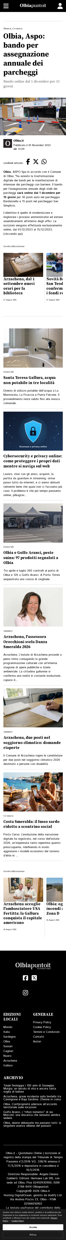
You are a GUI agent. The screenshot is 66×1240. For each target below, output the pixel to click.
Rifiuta (33, 1234)
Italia (6, 1032)
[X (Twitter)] (34, 977)
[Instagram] (25, 992)
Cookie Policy (42, 1027)
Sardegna (9, 1037)
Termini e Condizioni (46, 1032)
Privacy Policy (42, 1022)
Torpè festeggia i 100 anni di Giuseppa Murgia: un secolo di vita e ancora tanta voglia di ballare (29, 1088)
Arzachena (10, 1061)
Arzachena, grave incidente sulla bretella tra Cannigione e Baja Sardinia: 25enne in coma (32, 1098)
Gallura (8, 1065)
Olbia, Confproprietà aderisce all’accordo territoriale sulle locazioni (30, 1106)
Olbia (6, 1041)
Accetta (33, 1227)
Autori (37, 1041)
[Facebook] (25, 977)
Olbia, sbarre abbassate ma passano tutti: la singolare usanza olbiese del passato (32, 1124)
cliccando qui (13, 234)
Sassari (8, 1046)
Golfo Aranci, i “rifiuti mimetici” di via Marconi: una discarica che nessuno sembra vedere (31, 1115)
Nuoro (7, 1056)
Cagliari (8, 1051)
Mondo (7, 1027)
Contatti (38, 1037)
